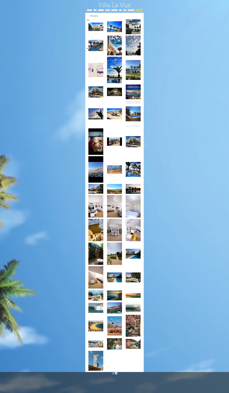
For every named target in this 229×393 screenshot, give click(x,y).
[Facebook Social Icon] (113, 373)
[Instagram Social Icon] (116, 373)
